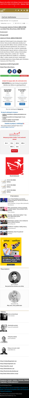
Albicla (19, 389)
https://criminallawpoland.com (8, 361)
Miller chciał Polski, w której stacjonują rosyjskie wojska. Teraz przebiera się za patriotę (18, 209)
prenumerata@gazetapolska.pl (7, 127)
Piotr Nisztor (11, 205)
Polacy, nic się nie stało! (14, 348)
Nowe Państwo (10, 387)
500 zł (11, 146)
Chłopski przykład (12, 337)
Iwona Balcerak (14, 303)
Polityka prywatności (12, 382)
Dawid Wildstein (11, 218)
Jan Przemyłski (14, 284)
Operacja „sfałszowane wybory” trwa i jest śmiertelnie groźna (17, 215)
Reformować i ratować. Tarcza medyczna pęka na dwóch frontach (18, 221)
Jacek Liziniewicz (12, 203)
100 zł (17, 143)
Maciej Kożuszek (12, 228)
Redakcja (10, 233)
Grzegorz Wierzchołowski (22, 203)
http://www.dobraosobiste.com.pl (9, 373)
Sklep (2, 391)
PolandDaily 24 (8, 391)
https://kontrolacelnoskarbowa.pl (9, 371)
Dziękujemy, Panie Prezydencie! (15, 232)
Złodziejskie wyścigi (13, 325)
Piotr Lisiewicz (11, 212)
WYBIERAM (8, 104)
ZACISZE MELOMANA (11, 180)
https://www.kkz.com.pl (6, 366)
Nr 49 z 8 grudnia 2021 (13, 20)
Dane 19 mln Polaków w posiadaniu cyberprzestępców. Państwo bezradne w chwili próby (18, 200)
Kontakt (10, 380)
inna (17, 146)
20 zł (6, 143)
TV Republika (13, 389)
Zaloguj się (20, 109)
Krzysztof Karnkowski (13, 327)
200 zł (22, 143)
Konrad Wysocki (11, 224)
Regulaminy (4, 382)
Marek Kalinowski (14, 176)
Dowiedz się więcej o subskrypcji (14, 123)
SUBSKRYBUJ (6, 83)
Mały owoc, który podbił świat (14, 305)
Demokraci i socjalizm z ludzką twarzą (17, 226)
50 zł (12, 143)
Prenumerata (3, 380)
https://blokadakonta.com (7, 368)
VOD (16, 387)
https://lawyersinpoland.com (7, 363)
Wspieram (14, 150)
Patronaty (20, 380)
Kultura (9, 182)
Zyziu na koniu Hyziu (13, 314)
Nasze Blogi (21, 387)
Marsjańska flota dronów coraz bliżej (14, 286)
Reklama (26, 380)
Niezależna (3, 387)
